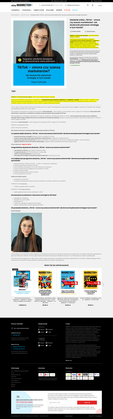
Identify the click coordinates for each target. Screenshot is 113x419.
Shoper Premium (69, 416)
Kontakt (13, 386)
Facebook (42, 329)
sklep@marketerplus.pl (73, 5)
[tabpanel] (56, 178)
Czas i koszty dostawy (16, 378)
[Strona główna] (21, 5)
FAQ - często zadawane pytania (21, 328)
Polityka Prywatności (16, 374)
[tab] (14, 91)
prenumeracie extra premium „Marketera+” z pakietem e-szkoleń (60, 99)
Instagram (50, 329)
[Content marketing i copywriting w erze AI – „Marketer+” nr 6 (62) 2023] (90, 282)
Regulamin (13, 376)
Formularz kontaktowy (19, 348)
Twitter (49, 332)
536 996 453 (16, 335)
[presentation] (103, 284)
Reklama (13, 384)
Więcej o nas (69, 360)
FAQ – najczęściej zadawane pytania (20, 371)
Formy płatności (15, 380)
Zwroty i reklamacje (15, 382)
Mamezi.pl (99, 416)
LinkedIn (42, 332)
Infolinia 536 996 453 (47, 5)
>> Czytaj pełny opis (75, 65)
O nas (12, 373)
